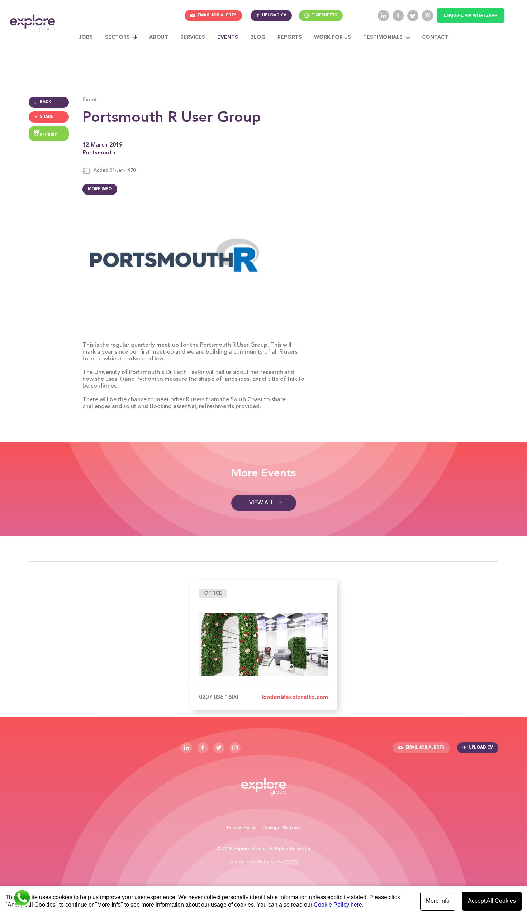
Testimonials (383, 37)
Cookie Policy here (338, 905)
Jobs (86, 37)
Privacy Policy (241, 827)
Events (227, 37)
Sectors (117, 37)
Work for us (332, 37)
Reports (289, 37)
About (158, 37)
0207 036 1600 (218, 697)
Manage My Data (282, 827)
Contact (435, 37)
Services (192, 37)
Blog (257, 37)
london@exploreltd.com (295, 697)
